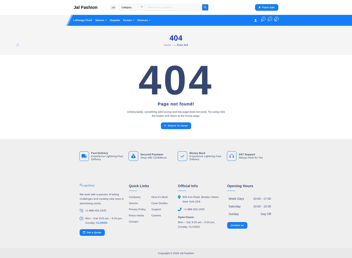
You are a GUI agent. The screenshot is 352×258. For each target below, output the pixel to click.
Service (133, 203)
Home (167, 45)
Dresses (142, 20)
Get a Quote (93, 232)
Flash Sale (268, 7)
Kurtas (127, 20)
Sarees (99, 20)
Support (156, 209)
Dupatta (115, 20)
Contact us (237, 225)
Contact (133, 221)
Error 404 (182, 45)
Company (135, 197)
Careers (156, 215)
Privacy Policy (137, 209)
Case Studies (159, 203)
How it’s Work (159, 197)
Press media (136, 215)
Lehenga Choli (82, 20)
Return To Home (177, 125)
